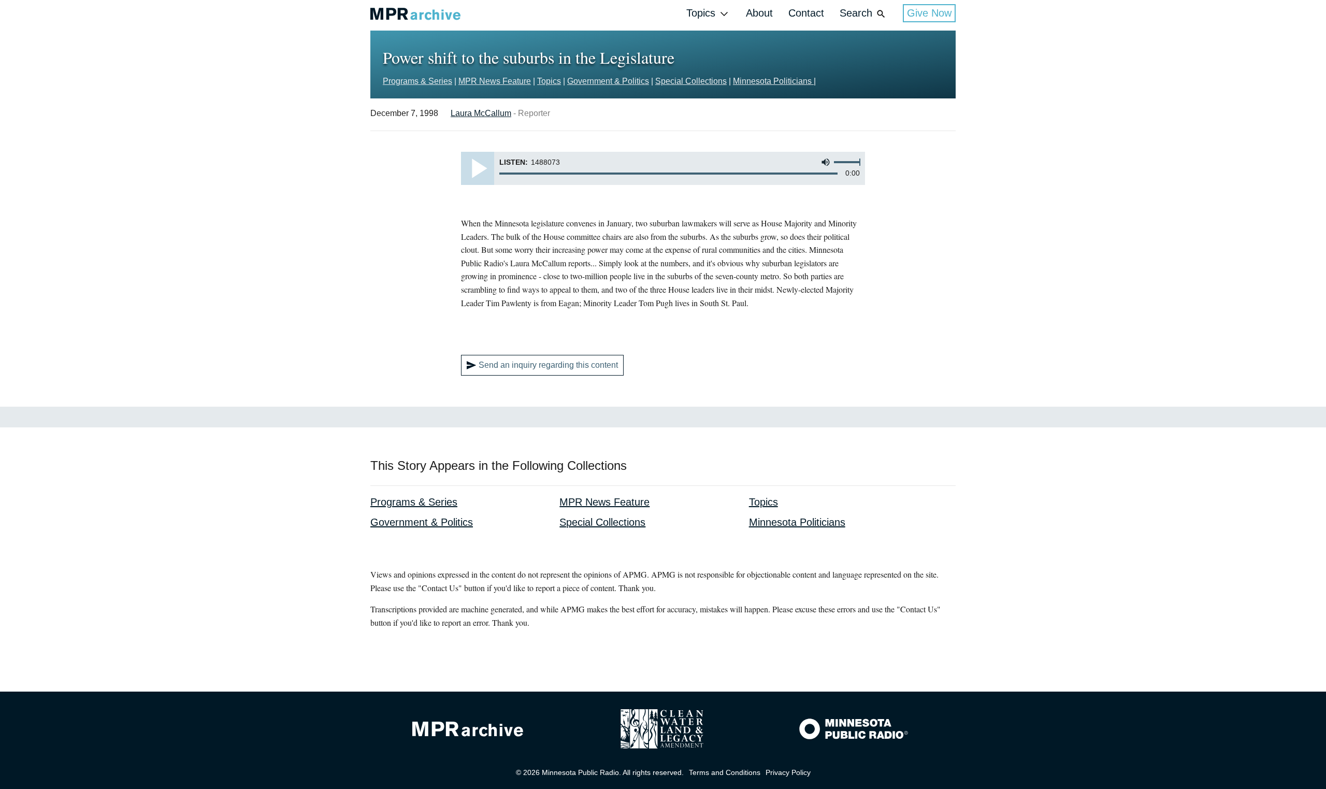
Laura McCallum (481, 113)
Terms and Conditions (724, 772)
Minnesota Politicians (773, 81)
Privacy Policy (788, 772)
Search (856, 13)
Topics (700, 13)
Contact (806, 13)
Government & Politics (608, 81)
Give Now (929, 13)
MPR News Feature (494, 81)
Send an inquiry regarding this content (548, 365)
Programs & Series (417, 81)
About (759, 13)
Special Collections (691, 81)
